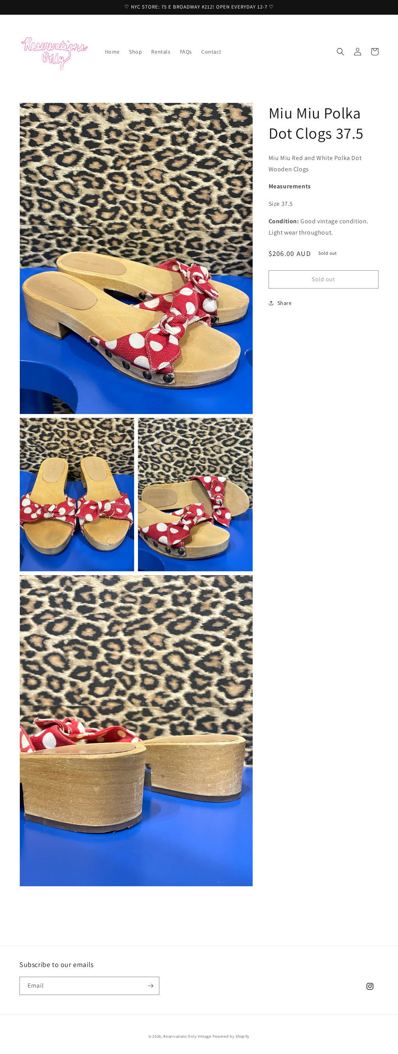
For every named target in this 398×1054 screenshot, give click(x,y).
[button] (340, 51)
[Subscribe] (150, 986)
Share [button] (285, 302)
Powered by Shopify (231, 1036)
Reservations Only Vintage (187, 1036)
